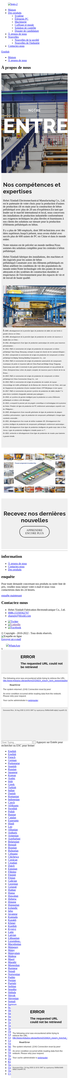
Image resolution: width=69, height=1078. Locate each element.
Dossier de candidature (27, 30)
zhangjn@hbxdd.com (19, 615)
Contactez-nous (16, 46)
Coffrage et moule (24, 24)
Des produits (14, 12)
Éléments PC (21, 18)
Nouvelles (13, 36)
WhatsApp (14, 645)
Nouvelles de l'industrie (27, 43)
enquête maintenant (11, 595)
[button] (34, 531)
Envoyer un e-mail (11, 639)
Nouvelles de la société (27, 40)
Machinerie (21, 21)
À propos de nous (17, 33)
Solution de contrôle (25, 27)
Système (19, 15)
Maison (12, 9)
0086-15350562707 (18, 612)
